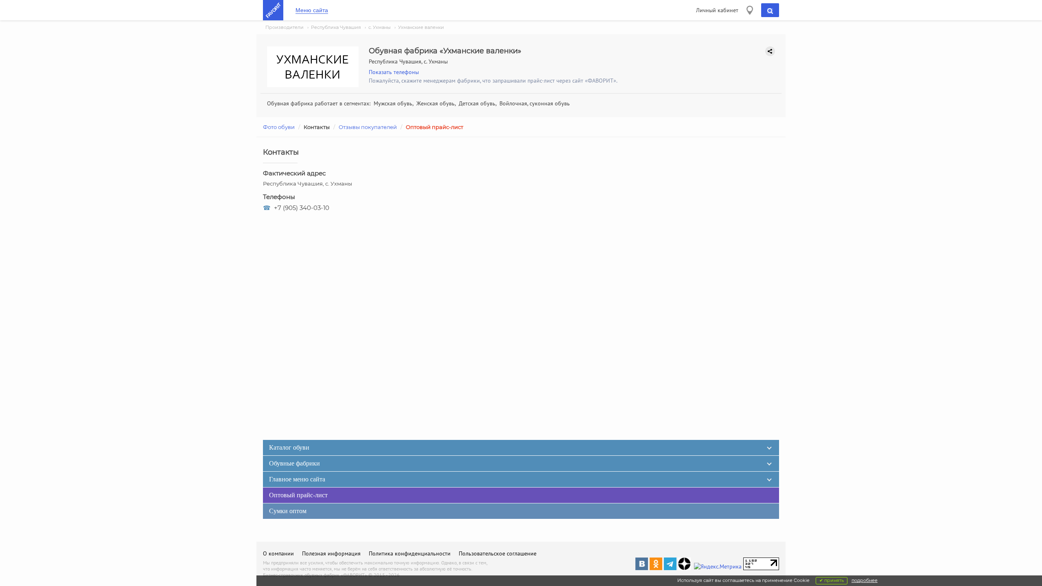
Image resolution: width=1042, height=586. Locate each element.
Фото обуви (279, 127)
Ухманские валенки (421, 27)
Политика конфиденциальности (410, 553)
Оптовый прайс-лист (434, 127)
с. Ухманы (379, 27)
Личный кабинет (717, 10)
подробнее (865, 580)
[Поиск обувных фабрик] (770, 10)
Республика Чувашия (336, 27)
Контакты (317, 127)
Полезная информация (331, 553)
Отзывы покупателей (368, 127)
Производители (284, 27)
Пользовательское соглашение (497, 553)
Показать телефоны (394, 72)
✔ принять (831, 580)
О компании (278, 553)
